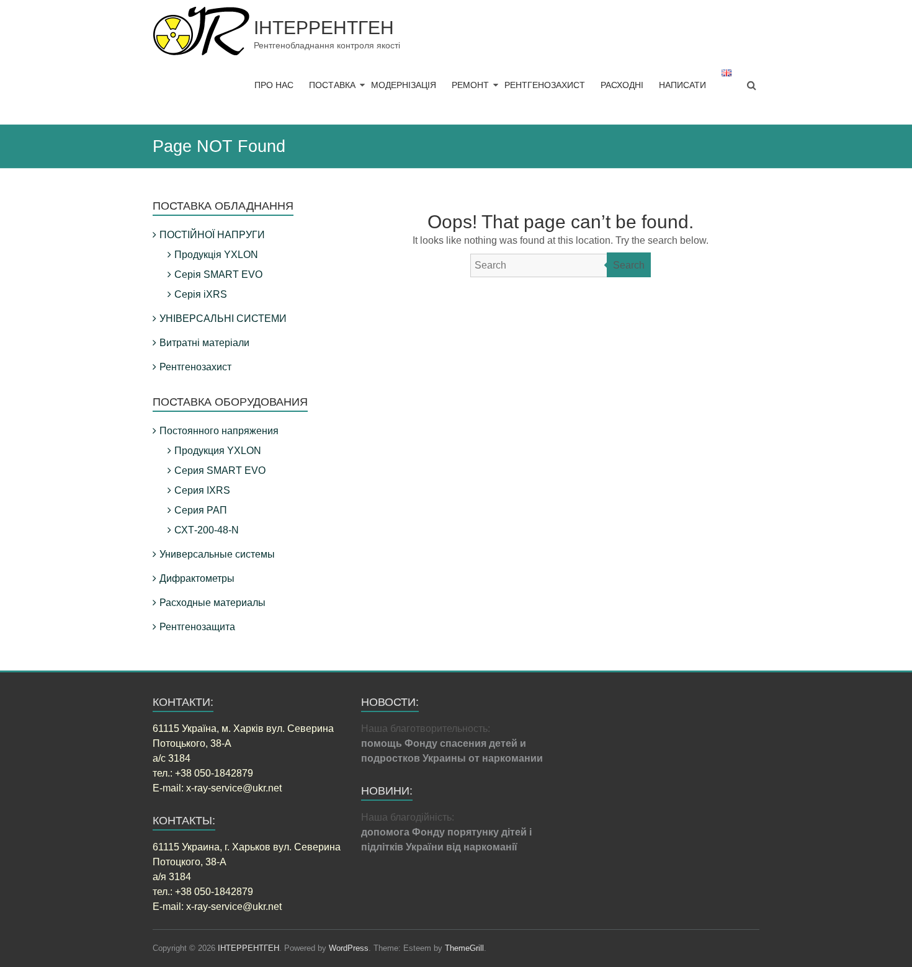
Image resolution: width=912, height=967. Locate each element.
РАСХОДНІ (622, 85)
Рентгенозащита (197, 627)
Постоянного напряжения (219, 431)
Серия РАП (200, 510)
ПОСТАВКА (332, 85)
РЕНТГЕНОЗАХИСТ (544, 85)
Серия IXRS (202, 490)
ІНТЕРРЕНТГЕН (324, 27)
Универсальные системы (217, 554)
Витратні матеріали (204, 342)
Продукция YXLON (217, 450)
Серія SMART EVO (218, 274)
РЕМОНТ (470, 85)
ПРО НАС (273, 85)
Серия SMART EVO (220, 470)
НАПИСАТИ (682, 85)
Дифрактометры (197, 578)
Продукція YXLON (216, 254)
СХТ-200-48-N (206, 530)
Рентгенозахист (195, 367)
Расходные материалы (212, 602)
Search (629, 265)
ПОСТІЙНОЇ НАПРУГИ (212, 234)
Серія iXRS (200, 294)
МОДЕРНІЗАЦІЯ (403, 85)
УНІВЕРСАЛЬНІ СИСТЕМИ (223, 318)
